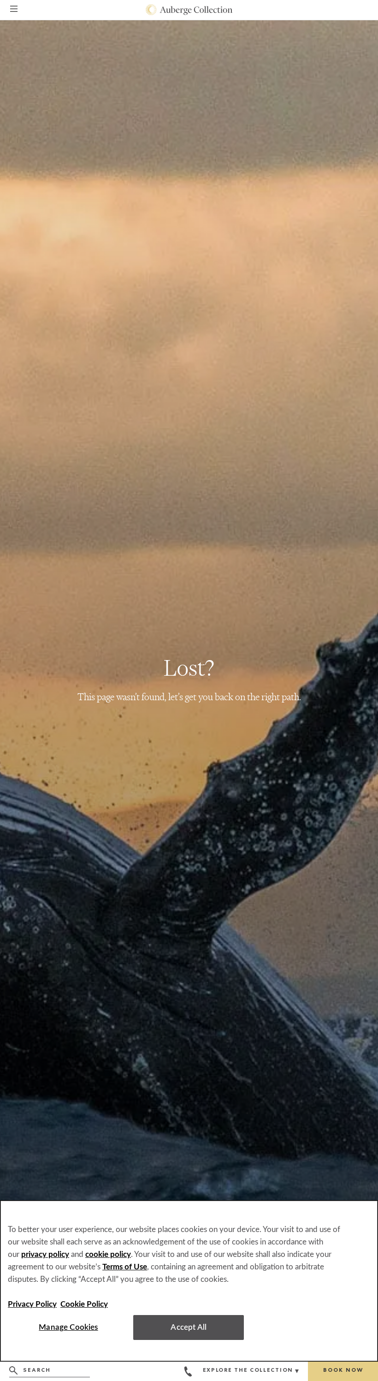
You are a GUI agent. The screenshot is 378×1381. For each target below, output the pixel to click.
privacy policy (45, 1254)
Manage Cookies (68, 1327)
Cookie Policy (84, 1304)
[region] (189, 1281)
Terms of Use (124, 1267)
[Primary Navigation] (14, 10)
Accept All (189, 1327)
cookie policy (108, 1254)
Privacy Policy (32, 1304)
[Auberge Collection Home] (189, 9)
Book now (343, 1371)
